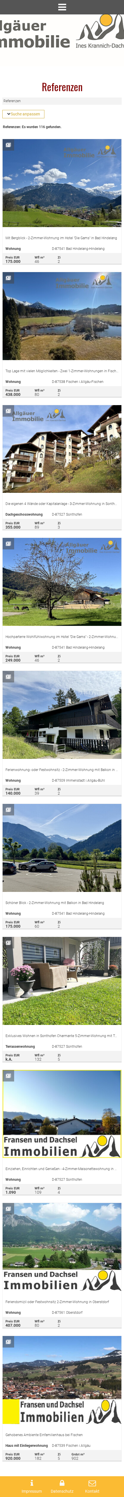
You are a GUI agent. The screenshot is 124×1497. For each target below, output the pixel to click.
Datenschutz (62, 1491)
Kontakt (92, 1491)
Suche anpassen (25, 114)
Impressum (32, 1491)
